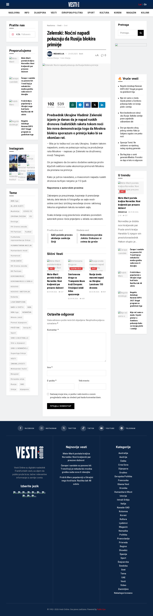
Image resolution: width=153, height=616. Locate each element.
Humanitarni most (19, 251)
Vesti (54, 13)
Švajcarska (123, 562)
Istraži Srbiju (123, 500)
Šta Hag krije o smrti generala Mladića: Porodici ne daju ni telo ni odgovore (131, 157)
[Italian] (44, 493)
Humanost (15, 256)
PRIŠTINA (15, 328)
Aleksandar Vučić (19, 369)
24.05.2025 (73, 54)
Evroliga (14, 222)
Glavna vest (76, 268)
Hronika (123, 488)
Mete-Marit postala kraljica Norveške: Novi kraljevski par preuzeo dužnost (55, 281)
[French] (29, 493)
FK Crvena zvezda (19, 227)
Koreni (117, 13)
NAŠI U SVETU (17, 307)
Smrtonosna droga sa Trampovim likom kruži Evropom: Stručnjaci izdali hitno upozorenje (76, 284)
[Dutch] (20, 493)
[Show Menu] (7, 4)
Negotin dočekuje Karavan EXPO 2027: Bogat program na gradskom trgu (131, 89)
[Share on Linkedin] (102, 105)
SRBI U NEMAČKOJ (19, 348)
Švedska (123, 566)
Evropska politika (72, 13)
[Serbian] (29, 496)
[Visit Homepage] (74, 4)
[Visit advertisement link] (131, 56)
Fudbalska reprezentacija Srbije (20, 238)
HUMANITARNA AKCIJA (21, 246)
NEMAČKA (26, 312)
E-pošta (52, 380)
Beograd (15, 374)
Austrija (123, 457)
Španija (123, 554)
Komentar (53, 329)
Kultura (104, 13)
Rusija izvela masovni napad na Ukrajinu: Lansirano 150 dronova (96, 281)
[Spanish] (34, 496)
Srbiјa (13, 389)
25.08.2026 (95, 292)
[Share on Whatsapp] (72, 105)
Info (27, 13)
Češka (123, 461)
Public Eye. (101, 609)
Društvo (123, 472)
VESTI (13, 359)
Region (123, 546)
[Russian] (25, 496)
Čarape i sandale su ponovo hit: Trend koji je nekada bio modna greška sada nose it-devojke (28, 86)
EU (31, 216)
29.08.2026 (52, 292)
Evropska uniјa (17, 379)
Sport (91, 13)
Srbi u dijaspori (18, 343)
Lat (140, 4)
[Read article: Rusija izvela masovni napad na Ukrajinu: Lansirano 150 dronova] (97, 265)
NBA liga (15, 312)
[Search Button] (141, 33)
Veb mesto (84, 380)
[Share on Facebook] (87, 105)
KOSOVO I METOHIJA (20, 292)
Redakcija (58, 54)
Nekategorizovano (123, 593)
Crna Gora (123, 465)
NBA (29, 307)
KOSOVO (14, 287)
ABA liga (14, 201)
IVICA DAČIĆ (16, 261)
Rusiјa (13, 384)
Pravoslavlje (123, 538)
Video (123, 585)
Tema (123, 573)
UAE (123, 577)
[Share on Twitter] (94, 105)
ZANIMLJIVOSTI (18, 364)
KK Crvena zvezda (19, 266)
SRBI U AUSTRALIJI (19, 338)
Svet (66, 26)
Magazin (131, 13)
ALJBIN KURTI (17, 206)
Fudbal (28, 232)
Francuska (123, 480)
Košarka (14, 297)
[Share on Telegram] (80, 105)
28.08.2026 (73, 299)
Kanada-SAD (123, 507)
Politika (123, 535)
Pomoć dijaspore (19, 323)
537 (61, 292)
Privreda (123, 542)
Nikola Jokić (16, 317)
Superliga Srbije (18, 353)
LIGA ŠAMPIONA (18, 302)
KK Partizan (16, 271)
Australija (15, 211)
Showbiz (123, 550)
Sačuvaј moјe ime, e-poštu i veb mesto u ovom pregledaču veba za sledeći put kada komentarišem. (75, 396)
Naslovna (14, 13)
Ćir (145, 4)
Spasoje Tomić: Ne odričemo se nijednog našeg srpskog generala (130, 145)
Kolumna (146, 13)
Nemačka (123, 531)
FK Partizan (16, 232)
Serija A (26, 328)
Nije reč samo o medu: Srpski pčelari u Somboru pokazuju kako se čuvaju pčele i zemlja (136, 320)
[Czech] (15, 493)
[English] (24, 493)
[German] (34, 493)
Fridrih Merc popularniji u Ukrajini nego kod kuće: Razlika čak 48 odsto (76, 480)
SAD (22, 384)
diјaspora (24, 389)
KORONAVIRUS (17, 276)
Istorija (123, 496)
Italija (123, 503)
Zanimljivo (123, 589)
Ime (50, 367)
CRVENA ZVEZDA (18, 216)
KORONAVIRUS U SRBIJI (21, 281)
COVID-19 (27, 211)
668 (82, 299)
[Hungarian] (39, 493)
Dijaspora (40, 13)
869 (104, 292)
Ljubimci (123, 523)
